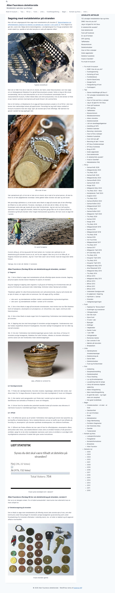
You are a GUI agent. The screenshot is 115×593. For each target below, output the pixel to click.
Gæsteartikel (91, 410)
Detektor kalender (93, 128)
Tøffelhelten (85, 41)
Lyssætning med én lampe (96, 382)
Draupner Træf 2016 (94, 258)
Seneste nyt (88, 449)
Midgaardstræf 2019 (94, 227)
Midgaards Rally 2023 (94, 188)
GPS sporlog (85, 39)
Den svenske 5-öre (93, 340)
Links (86, 348)
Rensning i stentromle (94, 131)
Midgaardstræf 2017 (94, 242)
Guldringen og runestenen (96, 309)
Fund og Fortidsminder (94, 364)
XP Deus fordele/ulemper (95, 144)
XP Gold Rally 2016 (93, 252)
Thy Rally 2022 (92, 198)
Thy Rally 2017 (92, 245)
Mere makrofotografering (95, 392)
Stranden (90, 299)
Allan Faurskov (92, 446)
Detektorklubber (86, 47)
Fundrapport (91, 87)
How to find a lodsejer (88, 50)
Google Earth (91, 82)
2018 (88, 470)
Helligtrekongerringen (94, 302)
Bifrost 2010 (91, 289)
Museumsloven (86, 44)
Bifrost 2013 (91, 281)
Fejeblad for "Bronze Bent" (96, 307)
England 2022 (91, 196)
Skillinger (90, 325)
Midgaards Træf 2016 (94, 250)
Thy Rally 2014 (92, 273)
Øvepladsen (91, 346)
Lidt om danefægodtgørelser (96, 123)
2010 (88, 490)
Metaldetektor (92, 418)
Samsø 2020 (91, 219)
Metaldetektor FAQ (93, 162)
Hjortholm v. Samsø (93, 296)
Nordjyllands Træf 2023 (95, 193)
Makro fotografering (93, 389)
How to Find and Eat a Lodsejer (98, 100)
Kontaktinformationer (94, 441)
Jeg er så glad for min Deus (90, 24)
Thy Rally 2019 (92, 224)
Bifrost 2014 (91, 276)
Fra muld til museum (88, 62)
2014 (88, 480)
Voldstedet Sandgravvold (95, 291)
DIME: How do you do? (89, 21)
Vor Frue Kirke (92, 240)
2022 (89, 459)
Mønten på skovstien (94, 343)
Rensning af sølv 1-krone (95, 141)
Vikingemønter (92, 335)
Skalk (89, 415)
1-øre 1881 (90, 333)
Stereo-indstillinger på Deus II (97, 92)
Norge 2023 (91, 185)
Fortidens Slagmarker (94, 423)
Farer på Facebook (87, 33)
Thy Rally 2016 (92, 255)
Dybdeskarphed (92, 374)
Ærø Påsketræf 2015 (94, 268)
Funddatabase (92, 77)
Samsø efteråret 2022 (94, 201)
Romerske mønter (93, 338)
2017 (88, 472)
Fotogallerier (91, 439)
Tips (85, 90)
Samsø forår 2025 (93, 175)
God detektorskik (87, 30)
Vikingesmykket (92, 312)
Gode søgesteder (87, 53)
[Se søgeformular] (6, 1)
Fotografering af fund (94, 84)
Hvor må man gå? (93, 139)
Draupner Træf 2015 (94, 263)
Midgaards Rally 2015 (94, 265)
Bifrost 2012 (91, 283)
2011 (88, 488)
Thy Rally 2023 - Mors (94, 190)
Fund (86, 304)
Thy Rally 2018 (92, 234)
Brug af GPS (91, 149)
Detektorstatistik (92, 121)
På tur (86, 165)
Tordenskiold (91, 431)
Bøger (86, 402)
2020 (89, 464)
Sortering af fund (93, 74)
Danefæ (89, 428)
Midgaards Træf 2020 (94, 214)
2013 (88, 483)
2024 (89, 454)
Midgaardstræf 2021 (94, 206)
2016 (88, 475)
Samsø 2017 (91, 247)
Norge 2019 (91, 221)
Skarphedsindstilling (94, 371)
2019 (88, 467)
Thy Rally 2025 (92, 172)
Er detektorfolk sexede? (89, 27)
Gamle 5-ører (91, 330)
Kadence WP (77, 588)
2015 (88, 477)
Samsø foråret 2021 (93, 211)
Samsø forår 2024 (93, 183)
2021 (88, 462)
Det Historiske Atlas (93, 426)
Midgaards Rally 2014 (94, 271)
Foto (85, 366)
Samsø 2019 (91, 229)
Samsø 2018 (91, 237)
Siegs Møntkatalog (93, 420)
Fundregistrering (92, 72)
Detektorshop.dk (92, 356)
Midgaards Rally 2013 (94, 278)
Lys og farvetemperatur (95, 379)
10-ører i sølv (91, 320)
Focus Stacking (92, 377)
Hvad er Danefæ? (87, 59)
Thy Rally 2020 (92, 216)
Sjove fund (90, 317)
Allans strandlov (92, 118)
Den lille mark (91, 315)
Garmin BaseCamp (93, 79)
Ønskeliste (90, 444)
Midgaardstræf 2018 (94, 232)
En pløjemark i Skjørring (95, 294)
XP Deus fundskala (93, 147)
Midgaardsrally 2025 (94, 170)
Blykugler (90, 322)
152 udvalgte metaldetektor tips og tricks (95, 18)
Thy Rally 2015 (92, 260)
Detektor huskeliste (87, 56)
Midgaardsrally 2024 (94, 178)
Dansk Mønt (91, 358)
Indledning (90, 369)
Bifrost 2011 (91, 286)
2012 (88, 485)
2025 (89, 452)
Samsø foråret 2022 (94, 203)
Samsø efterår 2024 (94, 180)
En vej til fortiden (87, 36)
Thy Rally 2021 (92, 209)
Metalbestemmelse (93, 116)
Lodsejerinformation (94, 436)
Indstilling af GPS (93, 126)
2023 (89, 457)
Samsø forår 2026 (93, 167)
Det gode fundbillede (94, 400)
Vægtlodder (91, 327)
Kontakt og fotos (89, 433)
